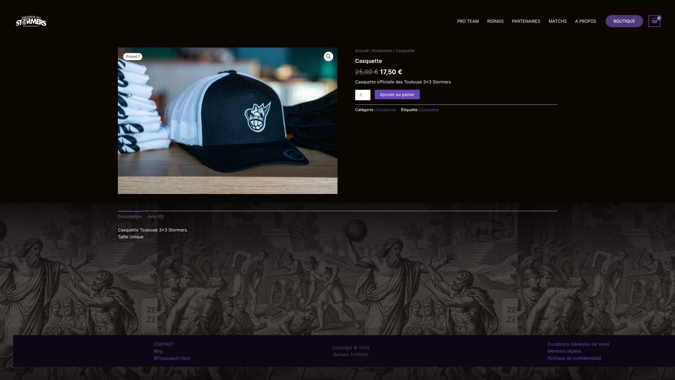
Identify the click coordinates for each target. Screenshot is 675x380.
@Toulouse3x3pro (172, 358)
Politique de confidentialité (574, 358)
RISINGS (495, 21)
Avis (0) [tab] (155, 216)
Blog (158, 351)
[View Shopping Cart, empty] (654, 21)
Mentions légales (564, 351)
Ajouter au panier (397, 94)
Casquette (430, 109)
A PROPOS (585, 21)
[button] (624, 21)
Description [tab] (130, 216)
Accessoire (382, 50)
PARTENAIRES (526, 21)
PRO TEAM (468, 21)
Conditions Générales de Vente (578, 344)
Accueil (361, 50)
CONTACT (164, 344)
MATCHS (558, 21)
